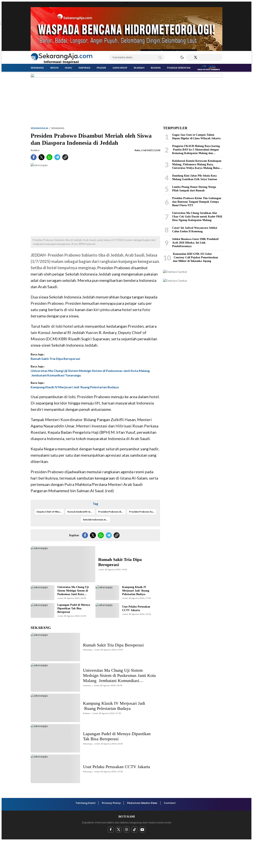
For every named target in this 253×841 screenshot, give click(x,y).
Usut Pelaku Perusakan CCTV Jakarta (136, 608)
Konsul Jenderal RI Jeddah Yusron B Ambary (81, 511)
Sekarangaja (39, 128)
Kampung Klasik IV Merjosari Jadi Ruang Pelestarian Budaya (75, 387)
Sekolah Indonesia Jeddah (96, 519)
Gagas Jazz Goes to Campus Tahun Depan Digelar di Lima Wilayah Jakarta (196, 136)
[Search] (160, 57)
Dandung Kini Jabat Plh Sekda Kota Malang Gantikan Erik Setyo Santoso (194, 177)
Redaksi (35, 150)
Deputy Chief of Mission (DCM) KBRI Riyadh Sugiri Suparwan (50, 511)
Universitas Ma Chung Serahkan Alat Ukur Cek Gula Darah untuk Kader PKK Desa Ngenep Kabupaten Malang (197, 217)
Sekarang (57, 128)
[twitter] (119, 830)
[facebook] (111, 830)
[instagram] (126, 830)
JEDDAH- (39, 255)
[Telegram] (201, 57)
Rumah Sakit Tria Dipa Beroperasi (55, 358)
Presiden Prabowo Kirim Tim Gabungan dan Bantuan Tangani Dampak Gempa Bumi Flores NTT (196, 202)
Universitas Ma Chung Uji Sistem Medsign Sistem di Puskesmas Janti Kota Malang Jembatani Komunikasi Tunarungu (90, 373)
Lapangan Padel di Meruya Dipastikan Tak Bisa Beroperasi (73, 608)
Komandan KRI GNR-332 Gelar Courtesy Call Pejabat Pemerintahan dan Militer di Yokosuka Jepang (195, 257)
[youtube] (142, 830)
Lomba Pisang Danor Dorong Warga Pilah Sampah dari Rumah (194, 188)
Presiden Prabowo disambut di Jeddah (112, 511)
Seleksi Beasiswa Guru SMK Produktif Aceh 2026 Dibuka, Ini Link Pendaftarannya (195, 243)
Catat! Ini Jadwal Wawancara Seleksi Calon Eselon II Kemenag (194, 229)
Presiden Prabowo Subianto (143, 511)
